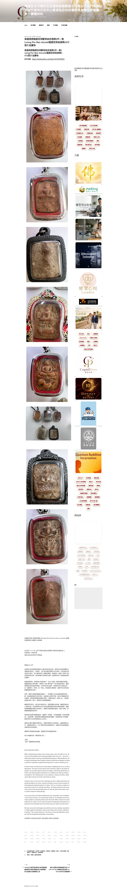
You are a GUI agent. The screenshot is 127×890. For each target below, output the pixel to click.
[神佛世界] (88, 173)
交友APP (80, 478)
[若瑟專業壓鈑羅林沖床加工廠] (88, 302)
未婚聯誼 (82, 345)
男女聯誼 (88, 478)
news (25, 25)
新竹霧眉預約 (78, 68)
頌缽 (98, 140)
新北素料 (84, 570)
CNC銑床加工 (93, 547)
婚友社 (95, 345)
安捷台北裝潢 (93, 337)
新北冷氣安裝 (81, 555)
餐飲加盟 (86, 129)
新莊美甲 (97, 68)
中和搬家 (78, 129)
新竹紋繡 (92, 68)
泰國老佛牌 (96, 563)
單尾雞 (32, 854)
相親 (78, 570)
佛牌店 (28, 854)
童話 (88, 341)
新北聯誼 (79, 504)
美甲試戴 (97, 144)
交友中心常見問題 (81, 481)
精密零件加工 (83, 547)
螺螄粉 (84, 148)
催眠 (88, 508)
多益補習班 (42, 851)
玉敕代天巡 (92, 148)
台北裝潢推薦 (83, 501)
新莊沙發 (90, 555)
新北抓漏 (80, 563)
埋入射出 (81, 334)
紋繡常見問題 (83, 493)
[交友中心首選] (88, 365)
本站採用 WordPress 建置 (31, 886)
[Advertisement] (88, 598)
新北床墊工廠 (94, 566)
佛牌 (89, 559)
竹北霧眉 (55, 25)
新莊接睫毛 (94, 493)
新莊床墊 (96, 551)
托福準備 (48, 851)
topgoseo (38, 36)
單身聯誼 (81, 341)
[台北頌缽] (88, 439)
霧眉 (48, 25)
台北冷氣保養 (93, 125)
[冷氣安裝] (88, 413)
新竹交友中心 (88, 578)
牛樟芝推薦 (64, 25)
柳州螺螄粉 (97, 504)
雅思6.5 (58, 851)
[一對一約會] (88, 206)
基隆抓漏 (79, 144)
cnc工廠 (88, 563)
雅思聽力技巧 (34, 852)
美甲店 (96, 489)
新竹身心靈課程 (96, 129)
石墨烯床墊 (90, 133)
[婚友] (88, 283)
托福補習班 (53, 851)
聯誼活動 (96, 478)
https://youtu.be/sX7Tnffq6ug (33, 655)
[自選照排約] (88, 230)
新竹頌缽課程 (83, 125)
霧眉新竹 (41, 25)
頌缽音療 (90, 485)
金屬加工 (88, 551)
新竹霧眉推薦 (85, 68)
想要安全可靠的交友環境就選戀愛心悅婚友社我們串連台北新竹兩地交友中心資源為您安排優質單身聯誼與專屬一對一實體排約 (63, 10)
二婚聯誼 (95, 341)
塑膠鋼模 (89, 497)
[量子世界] (88, 463)
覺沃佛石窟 (88, 144)
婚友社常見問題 (88, 349)
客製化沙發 (97, 137)
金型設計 (96, 559)
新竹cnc (95, 574)
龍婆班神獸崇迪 (37, 854)
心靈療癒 (95, 334)
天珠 (89, 345)
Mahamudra (83, 337)
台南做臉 (80, 140)
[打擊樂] (88, 190)
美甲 (86, 566)
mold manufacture (95, 570)
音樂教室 (80, 551)
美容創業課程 (89, 140)
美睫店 (98, 485)
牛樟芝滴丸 (80, 497)
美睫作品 (89, 489)
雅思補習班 (40, 852)
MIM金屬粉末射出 (85, 574)
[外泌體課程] (88, 113)
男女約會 (98, 481)
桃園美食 (87, 137)
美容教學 (98, 133)
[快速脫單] (88, 318)
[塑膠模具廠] (88, 255)
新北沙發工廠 (93, 501)
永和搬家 (79, 137)
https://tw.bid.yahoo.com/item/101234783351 (48, 59)
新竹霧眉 (33, 25)
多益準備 (37, 851)
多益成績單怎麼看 (30, 851)
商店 (88, 334)
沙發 (98, 555)
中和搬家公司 (79, 133)
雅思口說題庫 (63, 851)
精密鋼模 (97, 497)
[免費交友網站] (88, 389)
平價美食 (87, 504)
